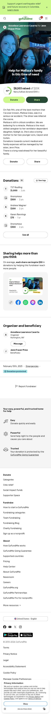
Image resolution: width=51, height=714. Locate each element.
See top (42, 180)
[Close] (47, 7)
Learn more (13, 10)
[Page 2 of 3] (26, 78)
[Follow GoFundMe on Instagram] (20, 627)
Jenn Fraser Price (19, 350)
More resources (11, 605)
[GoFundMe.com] (25, 18)
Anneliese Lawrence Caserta (24, 332)
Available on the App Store (26, 635)
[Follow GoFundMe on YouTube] (10, 627)
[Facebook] (18, 302)
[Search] (4, 18)
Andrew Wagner (18, 205)
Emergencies (32, 366)
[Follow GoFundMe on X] (15, 627)
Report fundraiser (27, 386)
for (27, 27)
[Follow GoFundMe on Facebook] (4, 627)
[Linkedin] (40, 302)
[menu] (46, 18)
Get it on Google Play (10, 635)
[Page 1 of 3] (24, 78)
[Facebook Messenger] (32, 302)
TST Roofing (16, 187)
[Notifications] (40, 18)
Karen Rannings (18, 214)
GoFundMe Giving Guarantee (24, 455)
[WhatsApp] (25, 302)
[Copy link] (10, 302)
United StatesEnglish (27, 619)
